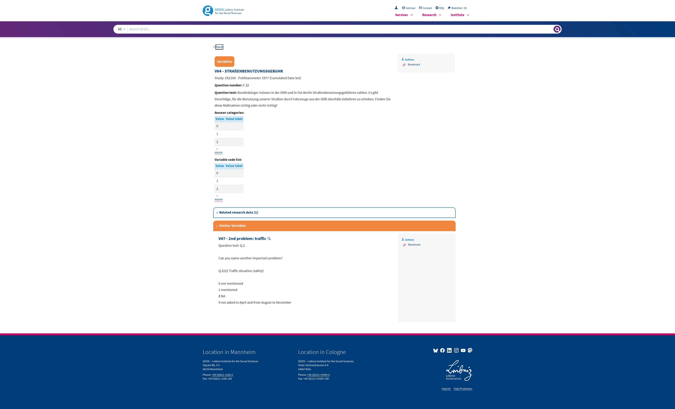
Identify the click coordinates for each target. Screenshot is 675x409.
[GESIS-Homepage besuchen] (224, 10)
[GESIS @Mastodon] (469, 350)
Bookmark (414, 64)
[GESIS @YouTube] (463, 350)
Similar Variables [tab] (232, 225)
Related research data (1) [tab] (238, 212)
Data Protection (463, 389)
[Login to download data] (397, 8)
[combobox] (337, 29)
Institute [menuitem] (457, 15)
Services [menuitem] (401, 15)
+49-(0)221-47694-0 (318, 375)
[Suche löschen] (550, 29)
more (219, 152)
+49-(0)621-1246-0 (222, 375)
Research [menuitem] (429, 15)
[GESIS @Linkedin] (449, 350)
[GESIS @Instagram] (456, 350)
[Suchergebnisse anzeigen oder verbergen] (557, 29)
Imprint (446, 389)
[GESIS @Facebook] (442, 350)
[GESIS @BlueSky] (436, 350)
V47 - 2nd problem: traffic (242, 239)
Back (219, 47)
